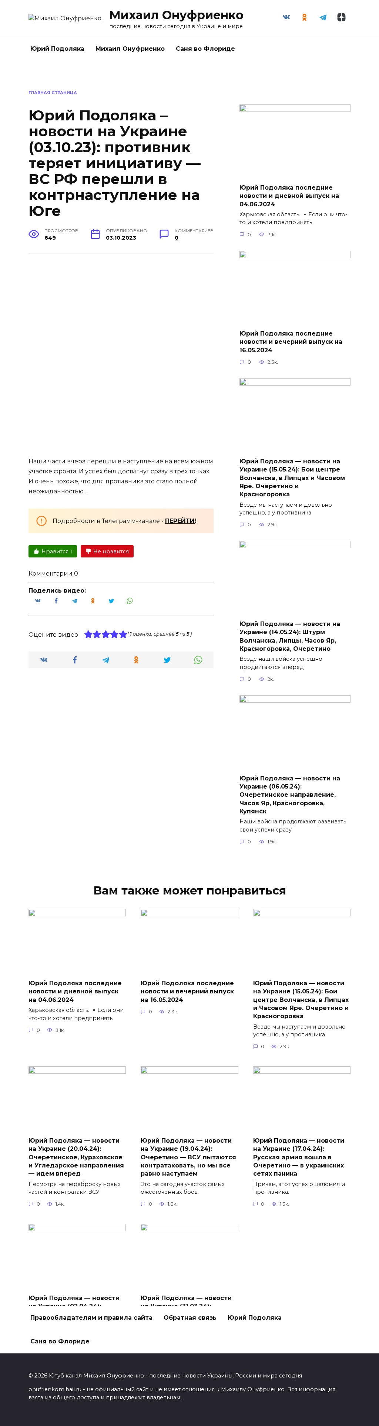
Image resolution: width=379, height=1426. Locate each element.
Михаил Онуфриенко (176, 15)
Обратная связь (190, 1317)
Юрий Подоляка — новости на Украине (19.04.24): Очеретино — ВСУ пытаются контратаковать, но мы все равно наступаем (188, 1157)
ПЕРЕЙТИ (180, 520)
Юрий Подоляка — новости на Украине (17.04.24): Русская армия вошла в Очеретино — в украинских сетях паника (298, 1157)
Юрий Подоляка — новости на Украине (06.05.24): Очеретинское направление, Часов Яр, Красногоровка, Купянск (289, 794)
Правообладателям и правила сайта (91, 1317)
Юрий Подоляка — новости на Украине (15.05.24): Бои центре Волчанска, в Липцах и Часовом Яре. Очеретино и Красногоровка (292, 477)
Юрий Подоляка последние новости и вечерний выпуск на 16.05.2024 (290, 342)
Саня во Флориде (205, 48)
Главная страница (52, 92)
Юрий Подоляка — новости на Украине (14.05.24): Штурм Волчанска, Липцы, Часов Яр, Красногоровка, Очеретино (289, 636)
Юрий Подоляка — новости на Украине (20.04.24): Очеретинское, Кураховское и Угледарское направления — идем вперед (76, 1157)
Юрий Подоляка (57, 48)
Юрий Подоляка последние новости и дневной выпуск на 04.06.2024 (289, 195)
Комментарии (50, 573)
